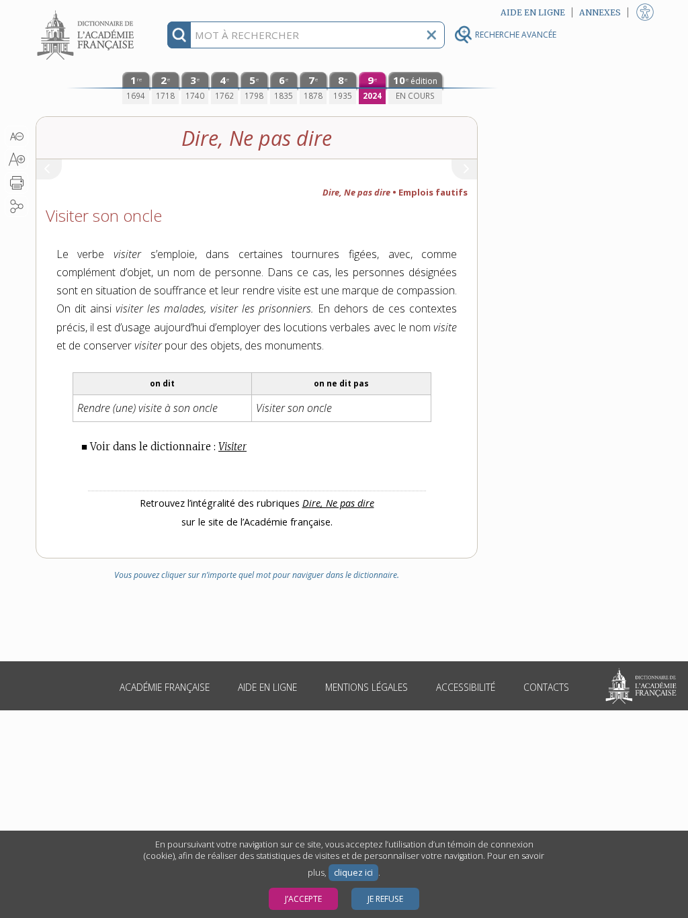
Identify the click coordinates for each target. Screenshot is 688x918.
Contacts (546, 687)
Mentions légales (366, 687)
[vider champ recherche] (431, 35)
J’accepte (303, 899)
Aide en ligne (267, 687)
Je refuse (385, 899)
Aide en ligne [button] (533, 12)
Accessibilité (465, 687)
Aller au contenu (87, 12)
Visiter (232, 446)
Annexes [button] (600, 12)
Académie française (165, 687)
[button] (16, 136)
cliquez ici (353, 872)
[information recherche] (179, 35)
